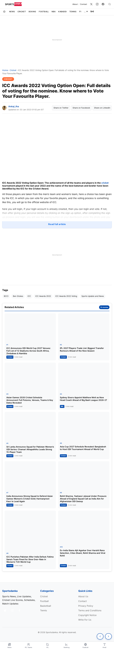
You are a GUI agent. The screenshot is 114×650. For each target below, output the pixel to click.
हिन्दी (92, 11)
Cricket (22, 11)
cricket (105, 182)
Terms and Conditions (89, 610)
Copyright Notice (87, 615)
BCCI (6, 296)
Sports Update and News (92, 296)
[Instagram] (97, 4)
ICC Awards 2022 (43, 296)
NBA (54, 11)
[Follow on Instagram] (12, 610)
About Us (83, 596)
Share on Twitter (61, 108)
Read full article (57, 224)
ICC (29, 296)
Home (5, 70)
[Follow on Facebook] (19, 610)
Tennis (72, 11)
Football (44, 11)
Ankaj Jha (13, 106)
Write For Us (84, 619)
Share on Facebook (81, 108)
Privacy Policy (85, 605)
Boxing (32, 11)
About (75, 4)
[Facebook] (103, 4)
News (12, 11)
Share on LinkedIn (102, 108)
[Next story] (108, 636)
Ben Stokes (18, 296)
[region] (57, 40)
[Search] (109, 4)
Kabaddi (62, 11)
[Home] (4, 11)
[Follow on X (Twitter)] (5, 610)
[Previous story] (100, 636)
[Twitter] (91, 4)
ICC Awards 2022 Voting (66, 296)
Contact (83, 4)
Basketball (45, 605)
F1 (80, 11)
